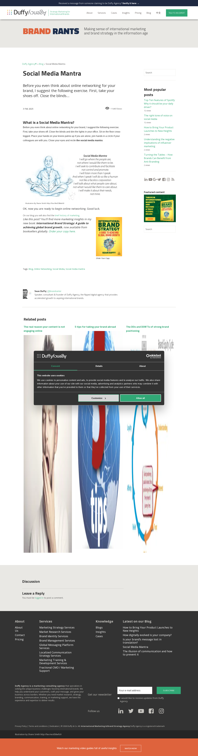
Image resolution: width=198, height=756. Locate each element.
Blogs (99, 627)
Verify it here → (130, 3)
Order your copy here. (62, 231)
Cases (114, 13)
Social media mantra (75, 269)
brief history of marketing (67, 215)
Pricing (138, 13)
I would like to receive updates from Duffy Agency (142, 700)
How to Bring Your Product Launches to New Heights (147, 629)
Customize (96, 398)
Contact (20, 635)
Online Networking (42, 269)
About (89, 13)
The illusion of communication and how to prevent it (147, 652)
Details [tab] (99, 366)
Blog (149, 13)
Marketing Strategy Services (57, 627)
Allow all (140, 398)
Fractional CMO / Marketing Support (56, 669)
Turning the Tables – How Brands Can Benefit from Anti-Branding (158, 158)
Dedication (54, 726)
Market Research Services (55, 632)
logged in (39, 597)
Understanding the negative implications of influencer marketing (159, 143)
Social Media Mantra (135, 647)
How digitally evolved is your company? (147, 635)
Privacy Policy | (21, 726)
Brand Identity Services (53, 636)
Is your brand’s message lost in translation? (142, 641)
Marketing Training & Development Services (53, 661)
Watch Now (131, 748)
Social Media (59, 269)
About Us (19, 629)
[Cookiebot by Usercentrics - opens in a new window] (148, 356)
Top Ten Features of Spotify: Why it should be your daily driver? (159, 104)
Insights (126, 13)
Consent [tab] (55, 366)
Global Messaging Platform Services (56, 646)
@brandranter (54, 291)
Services (102, 13)
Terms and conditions (38, 726)
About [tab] (142, 366)
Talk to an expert (177, 12)
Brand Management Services (57, 640)
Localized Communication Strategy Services (55, 654)
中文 (158, 13)
